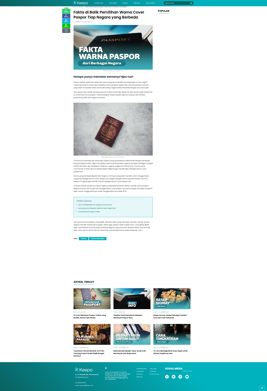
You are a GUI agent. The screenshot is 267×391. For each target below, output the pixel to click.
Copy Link (66, 30)
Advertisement (142, 369)
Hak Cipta (153, 369)
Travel (137, 3)
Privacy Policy (154, 374)
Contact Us (140, 371)
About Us (140, 374)
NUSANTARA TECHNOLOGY (89, 375)
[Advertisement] (133, 263)
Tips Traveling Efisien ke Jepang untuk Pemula (95, 205)
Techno (113, 3)
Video (125, 3)
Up (262, 388)
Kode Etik (153, 371)
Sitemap (139, 377)
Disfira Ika (88, 22)
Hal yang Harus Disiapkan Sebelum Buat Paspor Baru (97, 208)
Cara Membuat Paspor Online (89, 212)
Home (75, 7)
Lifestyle (98, 3)
